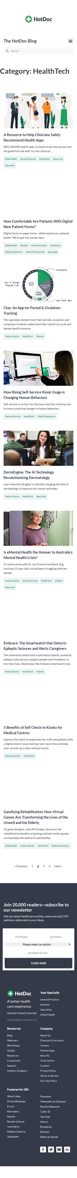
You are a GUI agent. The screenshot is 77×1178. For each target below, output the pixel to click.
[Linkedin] (67, 1149)
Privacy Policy (48, 1070)
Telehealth (13, 1136)
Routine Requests (50, 1106)
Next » (58, 866)
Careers (44, 1045)
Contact (44, 1065)
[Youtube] (59, 1149)
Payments (45, 1096)
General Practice (28, 159)
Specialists (10, 165)
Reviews (44, 1131)
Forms (10, 1106)
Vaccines (45, 1116)
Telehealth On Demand (53, 1101)
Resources (58, 159)
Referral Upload (49, 1136)
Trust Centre (47, 1060)
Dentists (24, 245)
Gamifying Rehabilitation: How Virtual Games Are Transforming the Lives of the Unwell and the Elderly (36, 817)
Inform (44, 1121)
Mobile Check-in (16, 1131)
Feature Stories (12, 336)
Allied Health (11, 159)
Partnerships (47, 1050)
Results (11, 1116)
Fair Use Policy (48, 1080)
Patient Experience (14, 252)
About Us (45, 1035)
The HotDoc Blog (20, 40)
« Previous (21, 866)
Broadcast (46, 1126)
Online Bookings (16, 1101)
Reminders (13, 1111)
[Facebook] (43, 1149)
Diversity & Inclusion (52, 1040)
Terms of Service (49, 1075)
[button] (70, 41)
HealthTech (44, 159)
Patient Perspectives (35, 252)
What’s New (14, 1096)
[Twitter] (51, 1149)
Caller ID (45, 1111)
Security (44, 1055)
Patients (40, 336)
